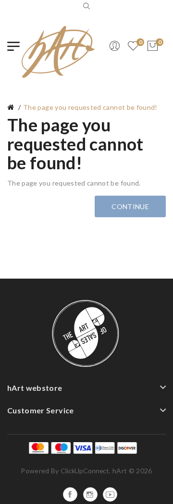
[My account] (114, 46)
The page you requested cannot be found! (90, 107)
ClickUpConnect (85, 471)
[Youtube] (110, 494)
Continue (130, 206)
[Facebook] (70, 494)
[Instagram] (90, 494)
